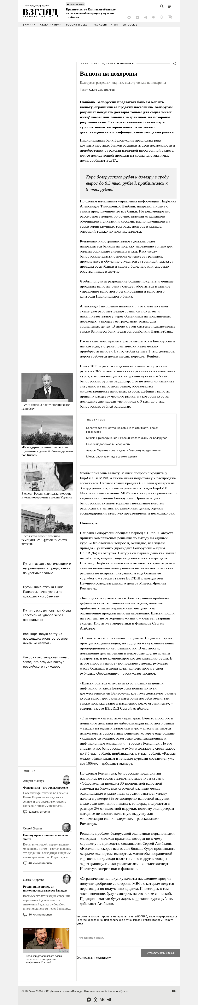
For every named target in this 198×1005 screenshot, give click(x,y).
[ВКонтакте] (153, 17)
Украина (29, 24)
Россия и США (76, 24)
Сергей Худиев (33, 828)
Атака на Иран (50, 24)
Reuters (153, 356)
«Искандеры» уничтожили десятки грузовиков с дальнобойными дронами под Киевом (47, 451)
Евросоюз (130, 24)
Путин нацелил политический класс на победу (45, 406)
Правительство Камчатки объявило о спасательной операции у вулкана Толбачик (91, 13)
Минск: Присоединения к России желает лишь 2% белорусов (126, 437)
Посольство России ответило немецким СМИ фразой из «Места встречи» (44, 540)
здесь (79, 923)
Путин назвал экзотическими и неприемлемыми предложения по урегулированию (47, 568)
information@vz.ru (116, 991)
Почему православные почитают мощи (45, 837)
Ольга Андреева (33, 879)
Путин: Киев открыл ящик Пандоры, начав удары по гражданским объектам (43, 591)
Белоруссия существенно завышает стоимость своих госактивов (122, 429)
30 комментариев (40, 914)
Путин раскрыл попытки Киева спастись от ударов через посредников (47, 615)
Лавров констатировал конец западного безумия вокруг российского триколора (45, 661)
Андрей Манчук (33, 780)
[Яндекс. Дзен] (137, 17)
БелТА (111, 160)
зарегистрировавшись (163, 916)
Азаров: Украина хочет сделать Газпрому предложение (123, 450)
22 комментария (39, 811)
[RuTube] (170, 17)
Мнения (30, 771)
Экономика (125, 63)
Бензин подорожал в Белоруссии (108, 444)
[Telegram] (145, 17)
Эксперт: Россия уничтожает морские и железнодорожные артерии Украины (47, 495)
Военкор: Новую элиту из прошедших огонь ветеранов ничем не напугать (45, 638)
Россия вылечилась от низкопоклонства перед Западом (45, 888)
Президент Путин (105, 24)
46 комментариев (40, 863)
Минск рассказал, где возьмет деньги (111, 456)
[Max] (129, 17)
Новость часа (77, 4)
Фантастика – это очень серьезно (45, 787)
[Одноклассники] (162, 17)
